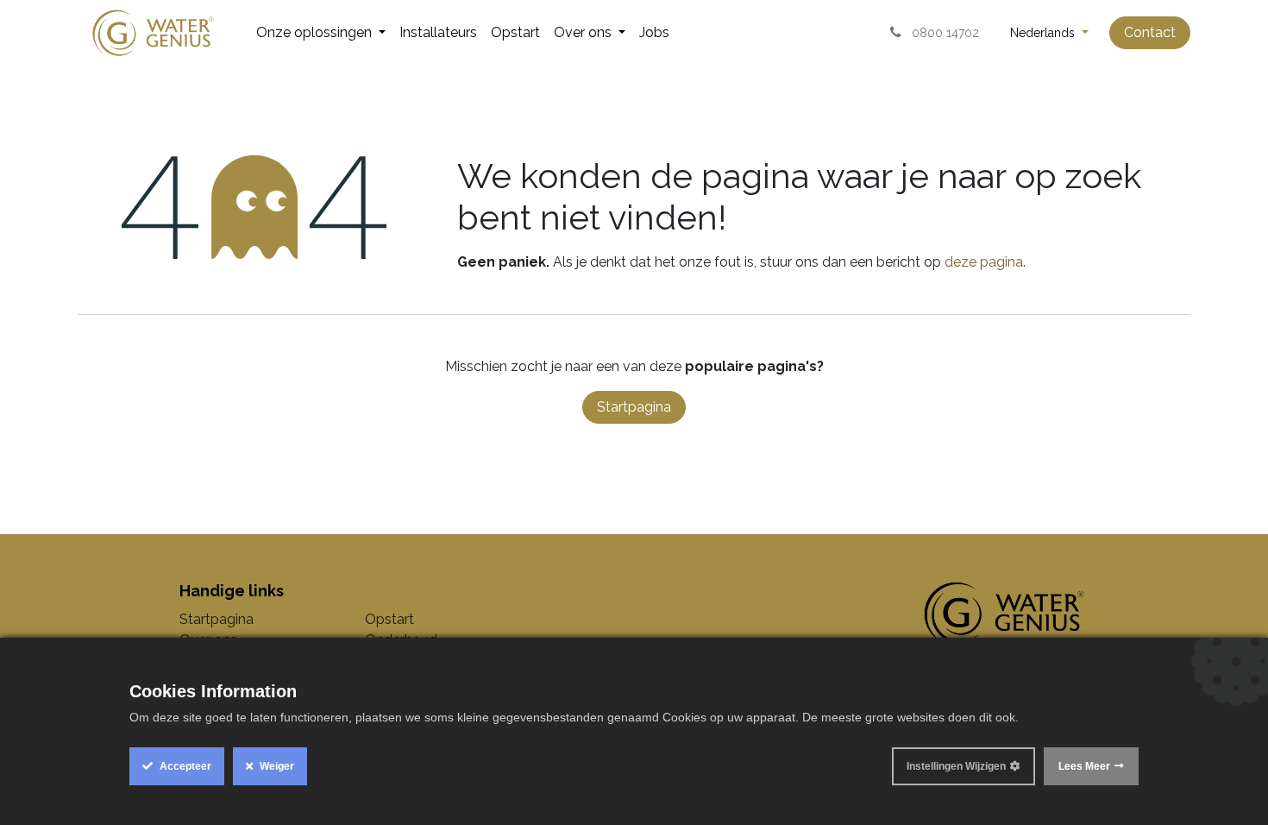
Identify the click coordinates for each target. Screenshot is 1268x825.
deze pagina (984, 262)
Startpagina (634, 407)
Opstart (389, 619)
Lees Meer (1084, 766)
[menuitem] (320, 33)
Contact (1150, 32)
